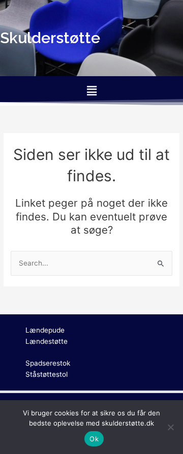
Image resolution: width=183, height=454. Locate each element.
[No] (170, 427)
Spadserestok (47, 363)
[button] (91, 90)
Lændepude (45, 330)
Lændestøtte (46, 341)
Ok (94, 439)
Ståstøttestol (46, 374)
